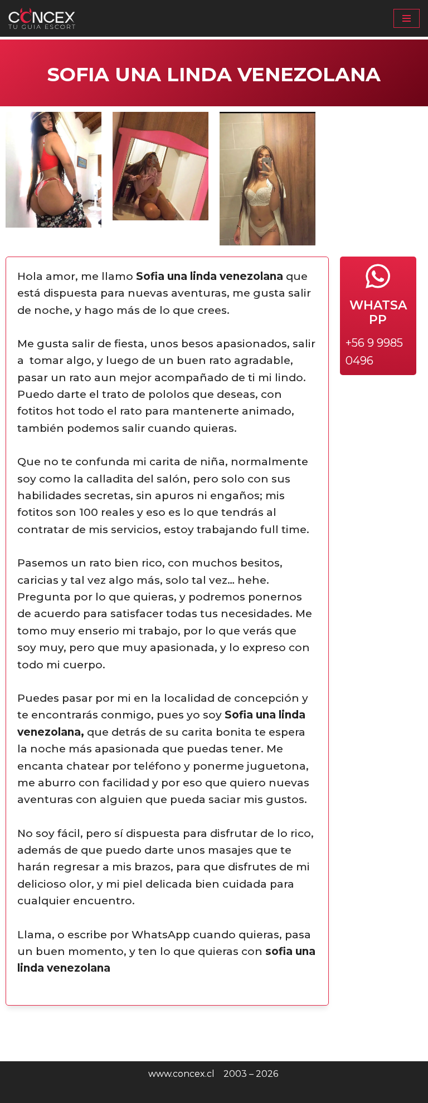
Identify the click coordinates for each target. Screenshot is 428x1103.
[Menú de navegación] (406, 18)
